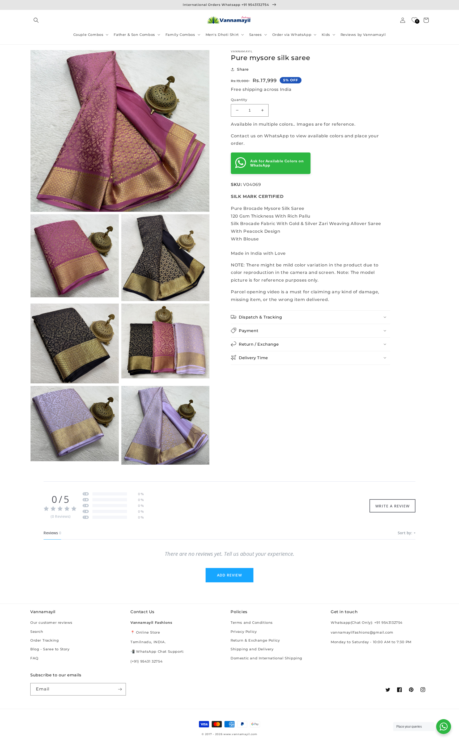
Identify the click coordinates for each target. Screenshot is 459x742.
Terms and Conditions (252, 622)
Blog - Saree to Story (50, 649)
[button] (36, 20)
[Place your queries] (443, 726)
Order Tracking (44, 640)
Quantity (239, 99)
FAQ (34, 658)
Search (36, 631)
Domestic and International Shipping (266, 658)
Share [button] (243, 69)
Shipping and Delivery (252, 649)
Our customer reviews (51, 622)
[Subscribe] (120, 689)
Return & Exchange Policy (255, 640)
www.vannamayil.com (240, 734)
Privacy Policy (244, 631)
